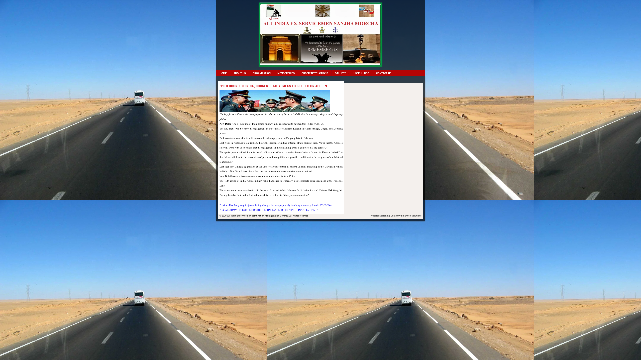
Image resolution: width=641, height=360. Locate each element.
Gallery (340, 73)
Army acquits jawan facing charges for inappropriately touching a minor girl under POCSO (274, 205)
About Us (240, 73)
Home (223, 73)
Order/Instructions (314, 73)
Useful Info (361, 73)
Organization (262, 73)
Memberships (286, 73)
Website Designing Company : (386, 215)
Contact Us (383, 73)
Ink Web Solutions (411, 215)
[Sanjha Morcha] (320, 66)
